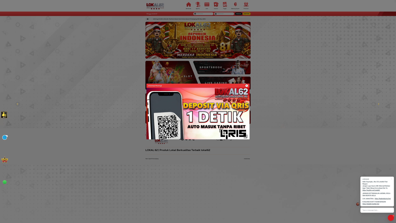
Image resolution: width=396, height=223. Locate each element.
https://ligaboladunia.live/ (383, 198)
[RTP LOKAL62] (4, 115)
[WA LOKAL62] (4, 182)
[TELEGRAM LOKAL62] (4, 137)
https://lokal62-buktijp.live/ (370, 204)
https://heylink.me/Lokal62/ (371, 190)
